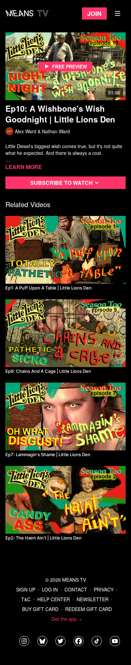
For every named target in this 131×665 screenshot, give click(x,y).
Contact (75, 589)
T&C (26, 599)
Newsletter (92, 599)
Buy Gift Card (40, 609)
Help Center (53, 599)
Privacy (104, 589)
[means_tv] (24, 641)
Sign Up (25, 589)
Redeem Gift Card (88, 609)
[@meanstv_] (97, 641)
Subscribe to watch (61, 183)
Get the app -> (66, 618)
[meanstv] (79, 641)
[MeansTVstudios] (42, 641)
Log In (50, 589)
